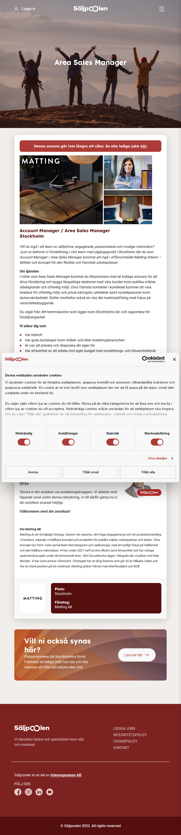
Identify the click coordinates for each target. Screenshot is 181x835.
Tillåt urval (91, 472)
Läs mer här (133, 655)
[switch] (68, 442)
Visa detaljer (157, 458)
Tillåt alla (148, 472)
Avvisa (33, 472)
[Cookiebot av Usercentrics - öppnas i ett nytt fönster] (145, 359)
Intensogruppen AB (66, 775)
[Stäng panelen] (174, 359)
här (143, 146)
